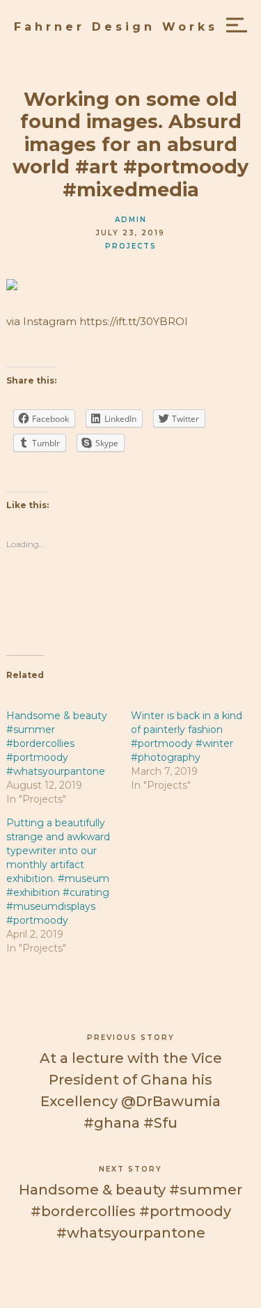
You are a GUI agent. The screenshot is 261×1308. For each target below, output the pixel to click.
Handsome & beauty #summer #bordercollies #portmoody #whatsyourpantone (56, 743)
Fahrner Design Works (116, 26)
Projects (131, 246)
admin (131, 219)
